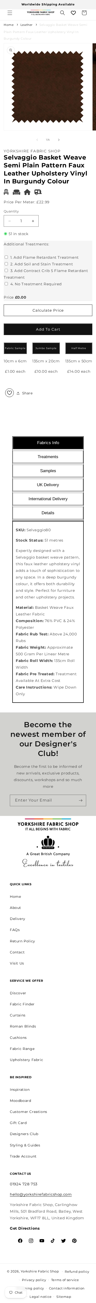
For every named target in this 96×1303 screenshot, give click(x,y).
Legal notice (40, 1297)
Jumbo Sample (46, 348)
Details (48, 513)
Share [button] (27, 393)
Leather (26, 25)
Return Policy (22, 941)
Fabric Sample (15, 348)
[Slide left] (37, 139)
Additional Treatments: (26, 244)
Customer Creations (28, 1112)
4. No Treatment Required (36, 284)
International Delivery (48, 499)
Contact (17, 952)
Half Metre (78, 348)
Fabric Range (22, 1048)
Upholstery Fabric (26, 1060)
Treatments (48, 456)
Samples (48, 470)
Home (9, 25)
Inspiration (20, 1089)
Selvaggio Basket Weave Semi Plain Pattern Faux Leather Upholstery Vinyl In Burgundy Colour (45, 31)
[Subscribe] (80, 800)
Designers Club (24, 1134)
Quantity (11, 211)
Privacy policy (34, 1280)
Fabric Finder (22, 1004)
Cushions (18, 1037)
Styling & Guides (25, 1145)
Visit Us (17, 963)
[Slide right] (58, 139)
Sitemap (63, 1297)
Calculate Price (48, 310)
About (15, 907)
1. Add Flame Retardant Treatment (44, 257)
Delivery (17, 919)
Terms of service (65, 1280)
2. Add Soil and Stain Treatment (41, 264)
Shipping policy (30, 1288)
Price (9, 297)
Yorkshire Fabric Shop (40, 1271)
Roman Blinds (23, 1026)
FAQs (15, 930)
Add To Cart (48, 329)
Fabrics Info (48, 442)
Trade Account (23, 1156)
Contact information (67, 1288)
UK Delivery (48, 485)
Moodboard (20, 1100)
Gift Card (18, 1123)
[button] (9, 12)
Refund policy (77, 1271)
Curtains (18, 1015)
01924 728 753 (23, 1184)
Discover (18, 993)
